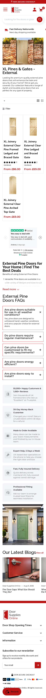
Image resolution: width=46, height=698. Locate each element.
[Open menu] (5, 10)
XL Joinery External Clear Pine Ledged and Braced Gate (32, 149)
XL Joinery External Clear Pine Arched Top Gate (12, 206)
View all (39, 553)
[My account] (34, 10)
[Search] (39, 19)
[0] (41, 10)
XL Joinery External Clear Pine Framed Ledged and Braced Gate (12, 149)
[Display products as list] (42, 100)
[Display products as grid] (38, 100)
